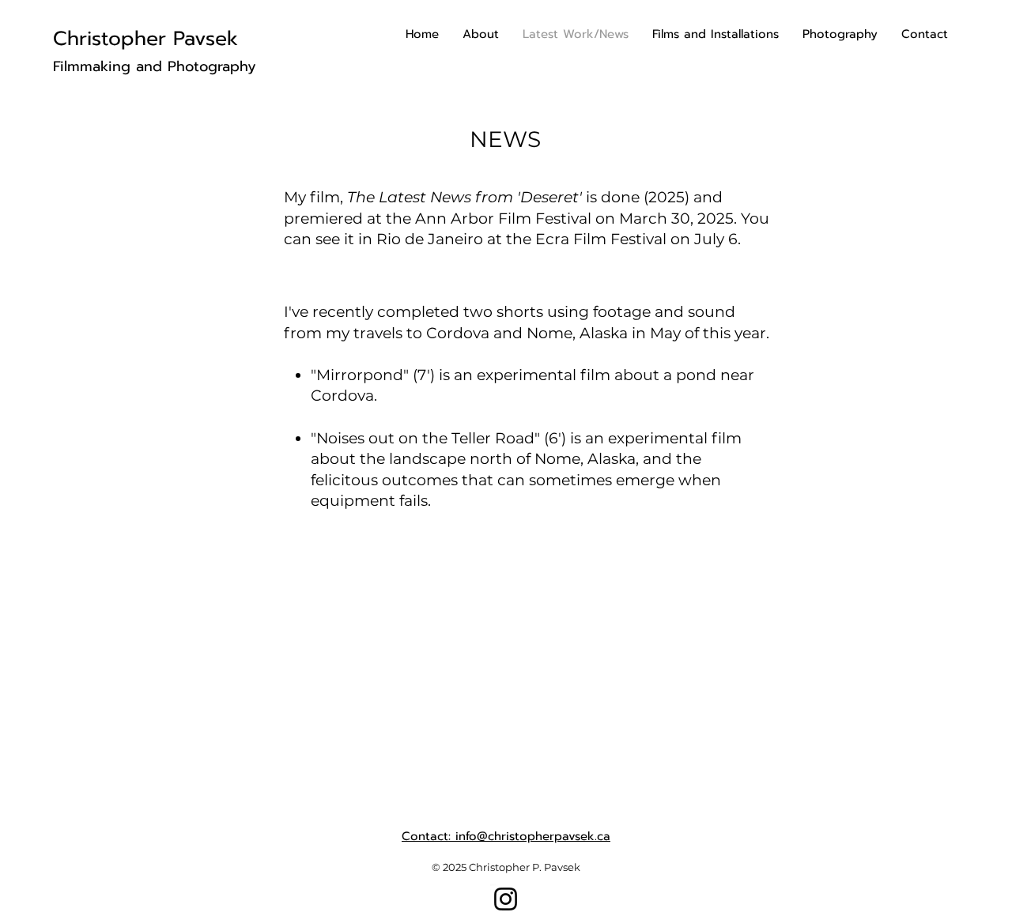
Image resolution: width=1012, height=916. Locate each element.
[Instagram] (505, 899)
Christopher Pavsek (145, 39)
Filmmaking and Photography (154, 66)
